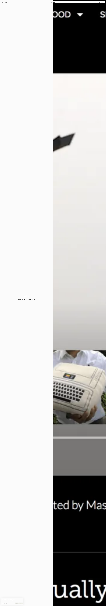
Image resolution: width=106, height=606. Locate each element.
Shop (3, 2)
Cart (102, 2)
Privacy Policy (4, 603)
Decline (16, 603)
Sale (6, 2)
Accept (21, 603)
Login (99, 2)
